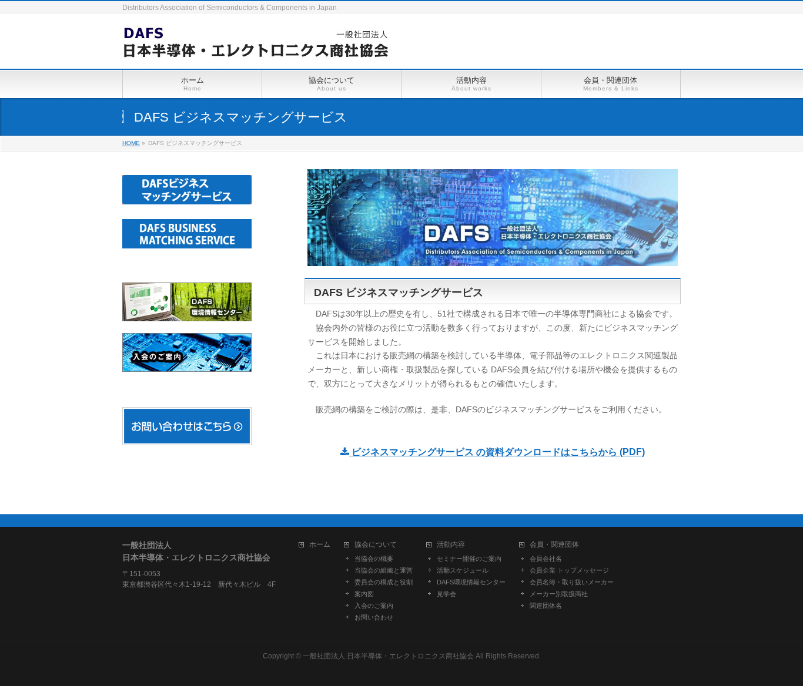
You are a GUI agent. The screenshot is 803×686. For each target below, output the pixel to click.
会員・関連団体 (554, 545)
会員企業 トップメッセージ (569, 570)
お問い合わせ (373, 617)
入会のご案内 (373, 605)
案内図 (364, 593)
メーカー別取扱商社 (559, 593)
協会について (375, 545)
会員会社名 (546, 558)
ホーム (319, 545)
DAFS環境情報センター (471, 582)
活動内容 (451, 545)
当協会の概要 (373, 558)
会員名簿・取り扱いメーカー (572, 582)
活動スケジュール (463, 570)
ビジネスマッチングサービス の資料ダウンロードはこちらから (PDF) (497, 452)
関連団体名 (546, 605)
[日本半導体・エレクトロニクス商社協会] (255, 47)
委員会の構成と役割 (383, 582)
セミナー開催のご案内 (469, 558)
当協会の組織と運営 (383, 570)
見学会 (446, 593)
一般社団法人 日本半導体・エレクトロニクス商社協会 (388, 656)
